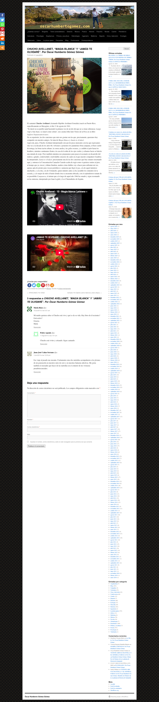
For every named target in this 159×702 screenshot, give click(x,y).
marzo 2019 (113, 381)
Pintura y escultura (62, 36)
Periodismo (122, 31)
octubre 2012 (114, 536)
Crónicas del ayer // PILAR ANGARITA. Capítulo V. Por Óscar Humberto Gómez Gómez (120, 202)
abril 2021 (113, 331)
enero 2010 (113, 577)
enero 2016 (113, 454)
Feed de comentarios (116, 688)
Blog (66, 40)
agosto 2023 (113, 287)
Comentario (31, 393)
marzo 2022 (113, 310)
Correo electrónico (33, 427)
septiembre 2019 (115, 370)
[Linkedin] (2, 43)
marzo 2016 (113, 450)
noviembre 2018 (114, 387)
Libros (39, 40)
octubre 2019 (114, 368)
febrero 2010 (114, 575)
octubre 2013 (114, 510)
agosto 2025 (113, 245)
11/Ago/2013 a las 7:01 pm (48, 335)
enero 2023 (113, 295)
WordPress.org (114, 690)
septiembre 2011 (115, 563)
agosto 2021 (113, 322)
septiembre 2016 (115, 437)
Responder (37, 327)
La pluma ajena (48, 40)
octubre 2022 (114, 301)
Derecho (69, 31)
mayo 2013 (113, 521)
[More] (52, 285)
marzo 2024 (113, 276)
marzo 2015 (113, 475)
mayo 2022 (113, 308)
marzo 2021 (113, 333)
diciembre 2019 (114, 364)
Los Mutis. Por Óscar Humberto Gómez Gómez (120, 640)
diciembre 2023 (114, 281)
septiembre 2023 (115, 285)
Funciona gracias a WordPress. (120, 696)
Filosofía (99, 31)
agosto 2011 (113, 565)
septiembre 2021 (115, 320)
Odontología (75, 36)
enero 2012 (113, 554)
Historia (91, 31)
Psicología (40, 36)
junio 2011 (113, 569)
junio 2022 (113, 306)
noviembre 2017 (114, 412)
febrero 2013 (114, 527)
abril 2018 (113, 402)
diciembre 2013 (114, 506)
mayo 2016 (113, 446)
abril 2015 (113, 473)
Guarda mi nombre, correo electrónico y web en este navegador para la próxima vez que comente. (61, 442)
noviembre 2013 (114, 508)
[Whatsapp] (38, 285)
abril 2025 (113, 251)
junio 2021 (113, 327)
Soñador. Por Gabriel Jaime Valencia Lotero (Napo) (84, 293)
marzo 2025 (113, 253)
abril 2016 (113, 448)
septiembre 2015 (115, 462)
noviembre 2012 (114, 533)
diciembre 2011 (114, 556)
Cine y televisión (112, 36)
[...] (111, 76)
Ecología (123, 36)
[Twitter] (34, 285)
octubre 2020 (114, 343)
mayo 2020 (113, 354)
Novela (107, 31)
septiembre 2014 (115, 487)
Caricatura (30, 36)
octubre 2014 (114, 485)
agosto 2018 (113, 393)
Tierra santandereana (57, 31)
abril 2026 (113, 230)
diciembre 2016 (114, 435)
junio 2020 (113, 352)
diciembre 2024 (114, 260)
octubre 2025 (114, 241)
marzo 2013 (113, 525)
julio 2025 (113, 247)
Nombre (30, 419)
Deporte (102, 36)
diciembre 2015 (114, 456)
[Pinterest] (43, 285)
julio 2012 (113, 542)
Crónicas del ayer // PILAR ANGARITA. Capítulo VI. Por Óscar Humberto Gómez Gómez (120, 179)
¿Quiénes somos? (33, 31)
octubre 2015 (114, 460)
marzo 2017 (113, 429)
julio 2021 (113, 324)
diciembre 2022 (114, 297)
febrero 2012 (114, 552)
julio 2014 (113, 492)
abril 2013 (113, 523)
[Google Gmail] (48, 285)
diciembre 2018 (114, 385)
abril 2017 (113, 427)
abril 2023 (113, 291)
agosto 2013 (113, 515)
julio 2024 (113, 268)
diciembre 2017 (114, 410)
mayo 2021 (113, 329)
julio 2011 (113, 567)
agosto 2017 (113, 419)
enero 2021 (113, 337)
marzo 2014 (113, 500)
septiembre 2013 (115, 513)
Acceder (112, 684)
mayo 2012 (113, 546)
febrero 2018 (114, 406)
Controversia (75, 40)
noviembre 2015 (114, 458)
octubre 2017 (114, 414)
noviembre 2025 (114, 239)
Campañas (59, 40)
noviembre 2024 (114, 262)
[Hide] (1, 52)
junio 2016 (113, 444)
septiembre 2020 (115, 345)
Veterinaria (30, 40)
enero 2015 (113, 479)
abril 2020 (113, 356)
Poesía (84, 31)
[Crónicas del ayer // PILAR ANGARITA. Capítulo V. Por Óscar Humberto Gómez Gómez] (126, 218)
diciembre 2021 (114, 316)
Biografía (45, 31)
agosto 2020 (113, 347)
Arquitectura (50, 36)
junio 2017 (113, 423)
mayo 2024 (113, 272)
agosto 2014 (113, 490)
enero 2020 (113, 362)
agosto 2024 (113, 266)
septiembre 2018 (115, 391)
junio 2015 (113, 469)
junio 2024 (113, 270)
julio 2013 (113, 517)
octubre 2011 (114, 561)
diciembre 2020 (114, 339)
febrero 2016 (114, 452)
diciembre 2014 (114, 481)
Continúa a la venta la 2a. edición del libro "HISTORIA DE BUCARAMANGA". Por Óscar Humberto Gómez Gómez (120, 134)
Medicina (94, 36)
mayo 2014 (113, 496)
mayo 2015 (113, 471)
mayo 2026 (113, 228)
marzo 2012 (113, 550)
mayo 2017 (113, 425)
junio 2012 (113, 544)
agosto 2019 (113, 373)
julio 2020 (113, 350)
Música (77, 31)
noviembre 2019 (114, 366)
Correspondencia (87, 40)
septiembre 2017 (115, 416)
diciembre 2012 (114, 531)
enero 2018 (113, 408)
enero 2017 (113, 433)
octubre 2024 (114, 264)
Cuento (114, 31)
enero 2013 (113, 529)
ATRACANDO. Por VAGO (36, 293)
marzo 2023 (113, 293)
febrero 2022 (114, 312)
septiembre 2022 (115, 304)
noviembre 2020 (114, 341)
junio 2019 (113, 377)
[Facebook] (29, 285)
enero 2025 (113, 258)
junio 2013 (113, 519)
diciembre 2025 (114, 237)
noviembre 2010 (114, 573)
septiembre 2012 (115, 538)
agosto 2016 (113, 439)
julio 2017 (113, 421)
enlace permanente (64, 288)
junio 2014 (113, 494)
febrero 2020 (114, 360)
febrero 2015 (114, 477)
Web (28, 434)
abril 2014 (113, 498)
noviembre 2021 (114, 318)
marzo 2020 (113, 358)
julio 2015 (113, 467)
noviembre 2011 (114, 559)
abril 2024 (113, 274)
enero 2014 (113, 504)
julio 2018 (113, 396)
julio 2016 (113, 441)
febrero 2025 (114, 255)
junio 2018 (113, 398)
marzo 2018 (113, 404)
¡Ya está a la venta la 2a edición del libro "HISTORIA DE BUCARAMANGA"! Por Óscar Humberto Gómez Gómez (120, 156)
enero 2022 (113, 314)
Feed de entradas (115, 686)
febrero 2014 (114, 502)
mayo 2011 (113, 571)
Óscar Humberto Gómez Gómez (37, 696)
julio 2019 (113, 375)
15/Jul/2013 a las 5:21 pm (42, 310)
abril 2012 (113, 548)
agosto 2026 (113, 226)
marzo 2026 (113, 232)
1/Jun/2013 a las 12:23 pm (42, 355)
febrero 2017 (114, 431)
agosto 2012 (113, 540)
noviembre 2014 (114, 483)
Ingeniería (85, 36)
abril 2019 (113, 379)
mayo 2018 (113, 400)
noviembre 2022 (114, 299)
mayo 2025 (113, 249)
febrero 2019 (114, 383)
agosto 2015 (113, 464)
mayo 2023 (113, 289)
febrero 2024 (114, 278)
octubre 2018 (114, 389)
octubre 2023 (114, 283)
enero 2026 (113, 235)
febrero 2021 (114, 335)
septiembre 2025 (115, 243)
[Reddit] (2, 38)
